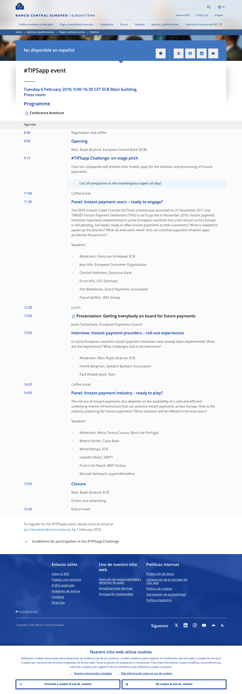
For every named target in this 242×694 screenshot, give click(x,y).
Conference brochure (47, 113)
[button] (214, 7)
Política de (159, 588)
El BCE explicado (63, 585)
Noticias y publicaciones (164, 25)
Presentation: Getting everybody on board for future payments (136, 316)
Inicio (19, 32)
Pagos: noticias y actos (72, 32)
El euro (124, 25)
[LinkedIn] (185, 625)
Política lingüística (159, 600)
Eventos (94, 32)
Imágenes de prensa (66, 591)
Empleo (219, 15)
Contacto (58, 597)
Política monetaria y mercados (36, 25)
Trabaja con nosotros (66, 579)
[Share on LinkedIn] (202, 53)
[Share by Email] (213, 53)
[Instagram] (195, 625)
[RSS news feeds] (222, 625)
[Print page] (161, 53)
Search (209, 7)
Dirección (58, 602)
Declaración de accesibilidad (166, 594)
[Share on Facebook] (190, 53)
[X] (176, 625)
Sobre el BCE (183, 15)
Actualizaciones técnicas (116, 588)
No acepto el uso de (174, 684)
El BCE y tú (202, 15)
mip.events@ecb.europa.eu (49, 530)
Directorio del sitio (28, 611)
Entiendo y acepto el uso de (67, 684)
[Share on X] (179, 53)
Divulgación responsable (116, 594)
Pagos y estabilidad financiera (76, 25)
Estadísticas (106, 25)
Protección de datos (160, 574)
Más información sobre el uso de (146, 673)
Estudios (140, 25)
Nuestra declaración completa (93, 673)
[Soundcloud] (213, 625)
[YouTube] (204, 625)
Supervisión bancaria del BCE (201, 25)
